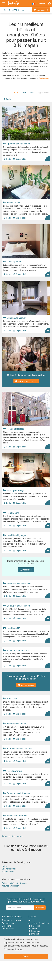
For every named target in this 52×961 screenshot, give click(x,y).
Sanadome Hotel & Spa (17, 650)
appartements (8, 871)
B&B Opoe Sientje (15, 490)
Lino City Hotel (13, 261)
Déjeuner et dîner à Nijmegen (14, 883)
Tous (16, 92)
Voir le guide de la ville (27, 381)
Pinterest (35, 933)
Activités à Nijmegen (10, 885)
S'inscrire (40, 907)
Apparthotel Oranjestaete (18, 143)
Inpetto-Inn (11, 698)
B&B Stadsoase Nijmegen (19, 748)
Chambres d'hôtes (9, 868)
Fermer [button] (26, 956)
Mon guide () (42, 10)
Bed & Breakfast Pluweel (18, 605)
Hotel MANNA (13, 627)
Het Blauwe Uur (14, 770)
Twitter (34, 928)
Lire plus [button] (19, 949)
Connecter (41, 3)
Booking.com (44, 78)
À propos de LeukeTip (11, 920)
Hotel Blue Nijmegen (16, 535)
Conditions (6, 925)
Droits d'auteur (8, 923)
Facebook (35, 925)
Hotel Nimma (12, 512)
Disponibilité (21, 158)
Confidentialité (8, 928)
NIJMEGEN (14, 10)
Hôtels (4, 866)
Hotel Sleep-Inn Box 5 (17, 815)
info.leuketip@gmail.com (38, 923)
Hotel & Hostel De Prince (18, 583)
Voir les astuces (27, 685)
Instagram (35, 931)
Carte (8, 99)
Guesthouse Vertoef (15, 317)
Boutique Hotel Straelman (18, 793)
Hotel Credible (13, 202)
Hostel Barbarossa (15, 428)
